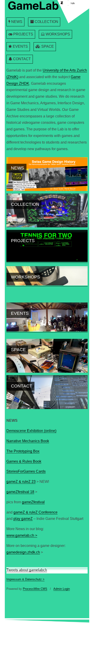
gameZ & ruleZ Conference (35, 512)
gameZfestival (33, 502)
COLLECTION (46, 22)
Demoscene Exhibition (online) (31, 431)
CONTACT (21, 59)
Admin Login (61, 589)
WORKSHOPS (57, 34)
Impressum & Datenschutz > (25, 579)
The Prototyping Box (22, 451)
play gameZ (23, 519)
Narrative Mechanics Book (27, 441)
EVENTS (20, 46)
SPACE (47, 46)
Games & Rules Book (23, 461)
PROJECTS (22, 34)
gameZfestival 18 (20, 492)
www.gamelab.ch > (21, 535)
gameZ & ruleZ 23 (21, 482)
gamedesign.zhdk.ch (23, 552)
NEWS (16, 22)
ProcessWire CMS (35, 589)
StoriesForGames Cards (26, 471)
